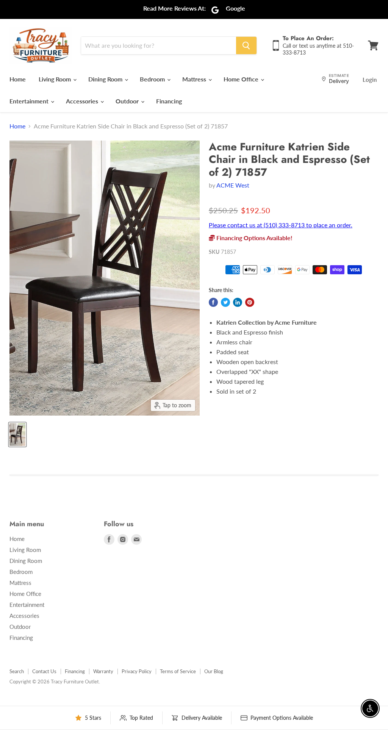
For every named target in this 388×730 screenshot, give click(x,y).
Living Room (55, 79)
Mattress (195, 79)
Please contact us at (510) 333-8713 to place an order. (280, 224)
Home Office (242, 79)
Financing (169, 101)
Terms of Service (178, 671)
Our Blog (213, 671)
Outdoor (128, 101)
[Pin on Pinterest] (249, 302)
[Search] (246, 45)
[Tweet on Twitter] (225, 302)
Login (370, 79)
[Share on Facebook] (213, 302)
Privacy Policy (137, 671)
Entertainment (29, 101)
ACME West (232, 185)
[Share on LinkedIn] (237, 302)
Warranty (103, 671)
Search (16, 671)
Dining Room (106, 79)
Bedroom (153, 79)
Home (17, 79)
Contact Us (44, 671)
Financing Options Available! (254, 237)
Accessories (83, 101)
